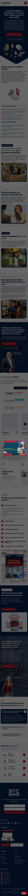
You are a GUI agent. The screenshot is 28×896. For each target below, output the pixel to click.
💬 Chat (24, 893)
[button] (22, 442)
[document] (14, 448)
